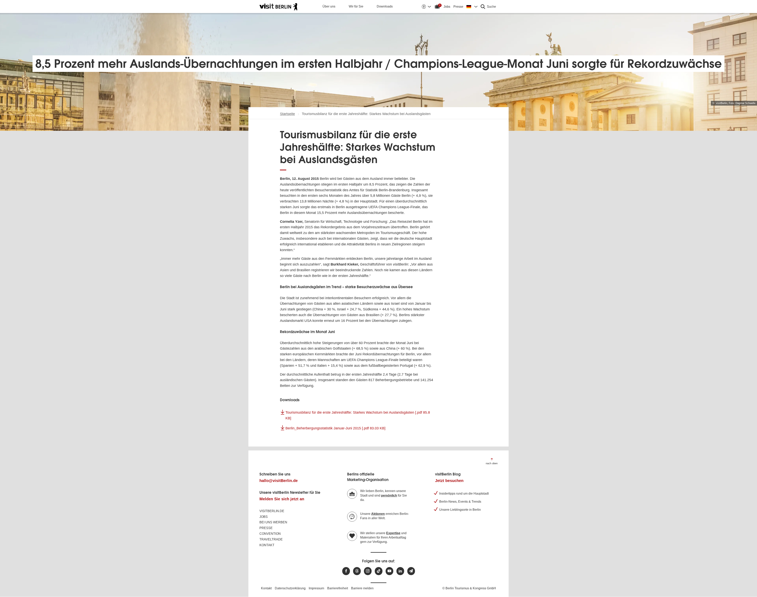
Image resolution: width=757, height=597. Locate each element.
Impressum (316, 588)
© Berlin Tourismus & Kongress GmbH (469, 588)
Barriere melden (362, 588)
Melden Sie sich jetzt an (281, 499)
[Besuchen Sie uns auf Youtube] (389, 571)
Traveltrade (271, 539)
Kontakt (266, 545)
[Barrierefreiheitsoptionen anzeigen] (426, 6)
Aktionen (378, 513)
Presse (458, 6)
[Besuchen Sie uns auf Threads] (357, 571)
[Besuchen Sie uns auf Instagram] (368, 571)
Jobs (447, 6)
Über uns (329, 6)
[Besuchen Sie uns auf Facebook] (346, 571)
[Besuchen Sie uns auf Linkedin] (400, 571)
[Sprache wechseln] (472, 6)
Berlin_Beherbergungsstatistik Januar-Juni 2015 (335, 428)
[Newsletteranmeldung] (411, 571)
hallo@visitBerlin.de (278, 480)
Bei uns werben (273, 522)
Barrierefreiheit (337, 588)
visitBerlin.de (271, 511)
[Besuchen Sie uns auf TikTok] (378, 571)
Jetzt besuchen (449, 480)
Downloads (385, 6)
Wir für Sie (356, 6)
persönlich (389, 495)
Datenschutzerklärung (290, 588)
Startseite (287, 114)
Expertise (393, 533)
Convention (270, 533)
